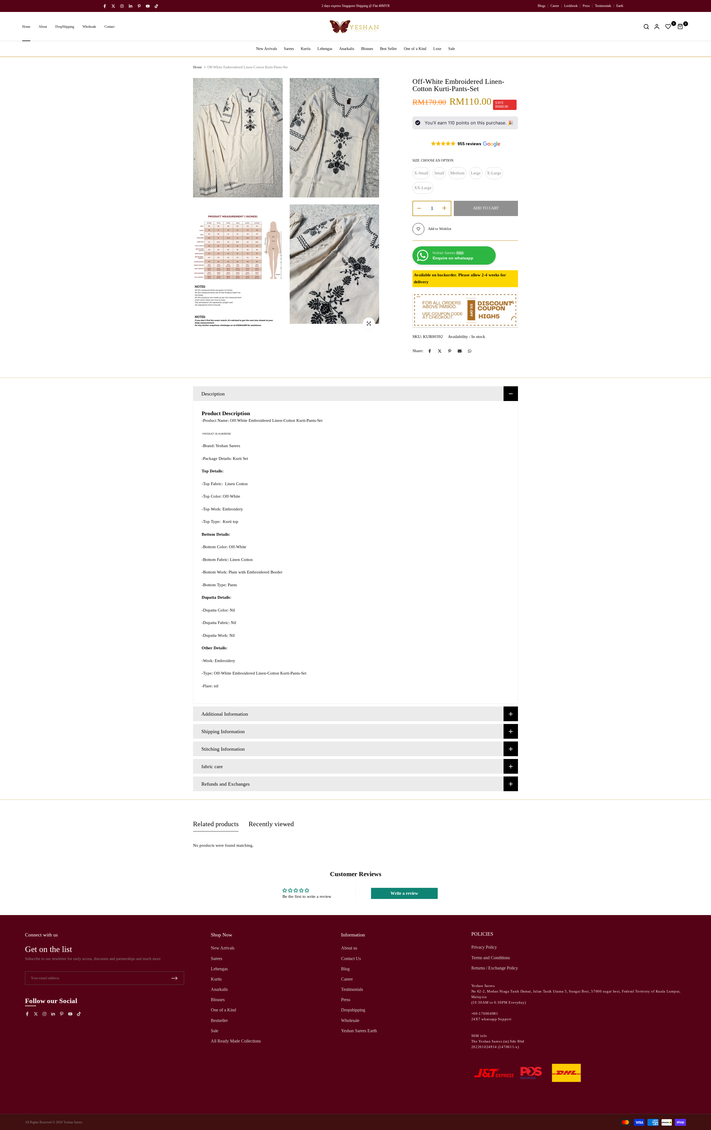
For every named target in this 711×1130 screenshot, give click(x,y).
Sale (451, 49)
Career (554, 6)
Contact (109, 27)
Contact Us (351, 958)
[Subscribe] (174, 978)
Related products (216, 824)
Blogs (541, 6)
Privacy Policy (484, 947)
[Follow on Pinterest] (139, 6)
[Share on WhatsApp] (469, 351)
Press (586, 6)
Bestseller (219, 1020)
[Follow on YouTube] (148, 6)
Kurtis (306, 49)
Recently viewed (271, 824)
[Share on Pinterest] (449, 351)
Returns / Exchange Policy (494, 968)
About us (349, 948)
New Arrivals (266, 49)
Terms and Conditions (490, 957)
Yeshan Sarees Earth (359, 1030)
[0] (668, 27)
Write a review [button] (404, 893)
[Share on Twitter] (439, 351)
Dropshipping (353, 1010)
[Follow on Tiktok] (156, 6)
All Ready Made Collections (236, 1041)
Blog (345, 968)
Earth (619, 6)
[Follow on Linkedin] (130, 6)
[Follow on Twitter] (113, 6)
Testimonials (603, 6)
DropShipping (64, 27)
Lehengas (324, 49)
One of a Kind (415, 49)
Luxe (437, 49)
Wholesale (89, 27)
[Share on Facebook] (429, 351)
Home (26, 27)
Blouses (367, 49)
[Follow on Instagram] (122, 6)
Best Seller (388, 49)
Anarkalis (346, 49)
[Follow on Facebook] (104, 6)
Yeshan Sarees (72, 1122)
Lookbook (571, 6)
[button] (465, 144)
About (43, 27)
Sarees (289, 49)
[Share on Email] (459, 351)
